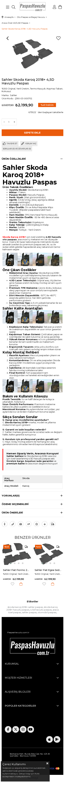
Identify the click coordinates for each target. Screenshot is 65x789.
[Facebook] (8, 729)
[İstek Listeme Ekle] (21, 524)
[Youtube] (30, 729)
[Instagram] (23, 729)
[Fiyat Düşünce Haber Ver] (45, 524)
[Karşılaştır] (29, 524)
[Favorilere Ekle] (58, 38)
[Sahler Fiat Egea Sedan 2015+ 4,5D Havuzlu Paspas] (21, 554)
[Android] (57, 739)
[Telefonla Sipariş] (13, 524)
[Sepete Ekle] (25, 584)
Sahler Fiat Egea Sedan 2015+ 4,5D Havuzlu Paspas (21, 570)
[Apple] (49, 739)
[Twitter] (15, 729)
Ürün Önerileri (12, 512)
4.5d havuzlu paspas (41, 609)
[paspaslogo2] (33, 647)
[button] (15, 563)
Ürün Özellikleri (14, 158)
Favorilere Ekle (17, 584)
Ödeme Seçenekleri (15, 504)
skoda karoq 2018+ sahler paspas (25, 607)
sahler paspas (29, 612)
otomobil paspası (47, 612)
